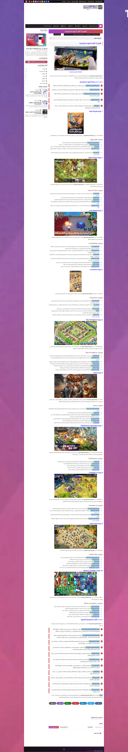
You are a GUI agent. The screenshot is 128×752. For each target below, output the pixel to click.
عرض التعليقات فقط (63, 727)
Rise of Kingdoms (99, 347)
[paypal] (49, 1)
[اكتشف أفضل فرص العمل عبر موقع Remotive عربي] (45, 111)
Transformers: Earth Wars (97, 452)
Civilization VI (100, 499)
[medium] (31, 1)
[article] (63, 711)
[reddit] (42, 1)
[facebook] (46, 1)
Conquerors (100, 294)
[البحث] (26, 2)
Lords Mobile (100, 237)
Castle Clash (100, 550)
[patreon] (34, 1)
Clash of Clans (100, 184)
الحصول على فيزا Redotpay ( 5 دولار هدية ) (36, 49)
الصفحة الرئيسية (99, 1)
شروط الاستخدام (83, 1)
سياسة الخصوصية (91, 1)
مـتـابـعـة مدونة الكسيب (37, 62)
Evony (101, 399)
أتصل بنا (64, 1)
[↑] (64, 749)
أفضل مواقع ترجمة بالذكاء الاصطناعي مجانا (36, 92)
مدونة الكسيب (44, 50)
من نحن (68, 1)
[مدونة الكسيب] (93, 7)
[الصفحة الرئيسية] (100, 26)
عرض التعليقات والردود (53, 727)
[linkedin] (44, 1)
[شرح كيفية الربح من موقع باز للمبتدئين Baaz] (45, 102)
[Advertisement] (49, 13)
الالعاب (85, 26)
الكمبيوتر (57, 26)
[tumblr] (40, 1)
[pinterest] (38, 1)
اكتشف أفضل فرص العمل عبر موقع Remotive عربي (34, 112)
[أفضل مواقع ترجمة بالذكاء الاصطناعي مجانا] (45, 91)
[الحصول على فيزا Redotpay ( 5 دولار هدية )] (36, 40)
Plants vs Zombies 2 (98, 597)
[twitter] (36, 1)
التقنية (71, 26)
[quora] (29, 1)
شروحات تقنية (48, 26)
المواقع (64, 26)
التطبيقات (78, 26)
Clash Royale (100, 135)
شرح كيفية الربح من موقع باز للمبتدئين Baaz (35, 103)
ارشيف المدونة (74, 1)
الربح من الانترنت (94, 26)
